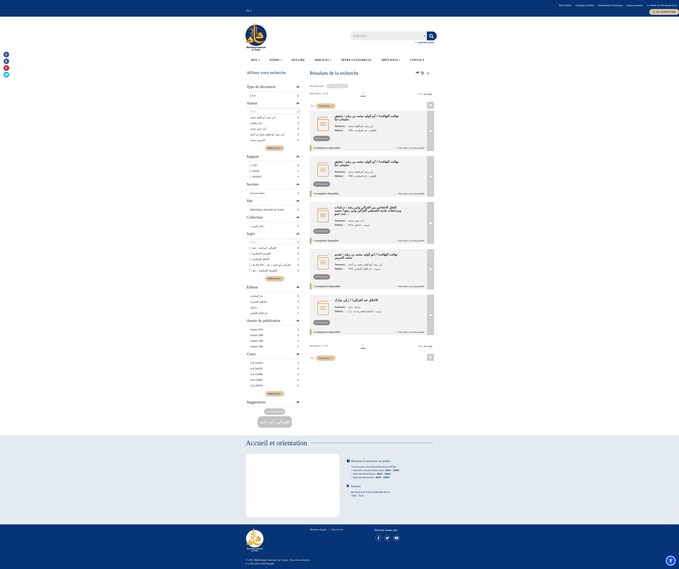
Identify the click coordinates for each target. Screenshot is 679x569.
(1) (274, 148)
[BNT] (256, 36)
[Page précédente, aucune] (356, 94)
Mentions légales (318, 529)
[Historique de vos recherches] (423, 73)
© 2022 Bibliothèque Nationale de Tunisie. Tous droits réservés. (278, 560)
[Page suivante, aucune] (370, 94)
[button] (362, 36)
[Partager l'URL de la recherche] (417, 73)
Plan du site (337, 529)
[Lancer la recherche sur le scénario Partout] (432, 36)
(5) (274, 393)
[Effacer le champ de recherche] (425, 36)
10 (419, 94)
